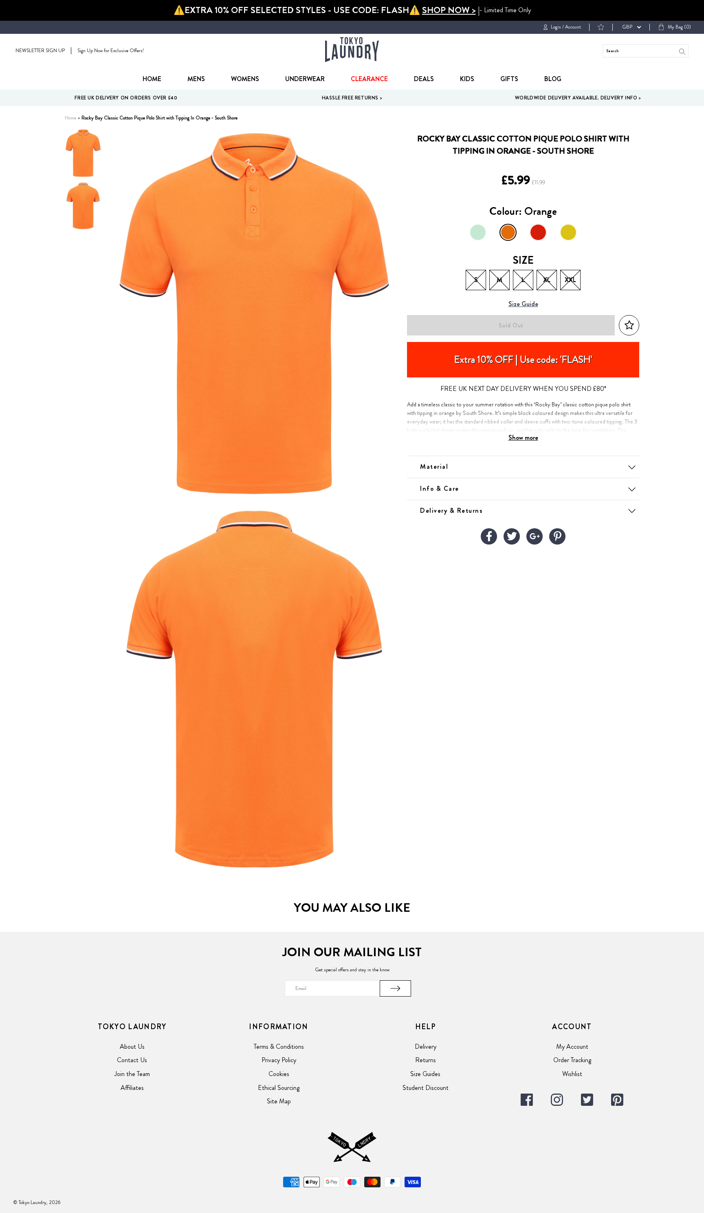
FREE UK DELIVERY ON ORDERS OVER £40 (126, 97)
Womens (245, 79)
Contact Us (132, 1060)
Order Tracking (572, 1060)
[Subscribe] (395, 988)
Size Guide (523, 304)
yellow (568, 232)
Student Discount (426, 1087)
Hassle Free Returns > (352, 97)
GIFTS (509, 79)
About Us (132, 1046)
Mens (196, 79)
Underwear (305, 79)
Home (152, 79)
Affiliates (132, 1087)
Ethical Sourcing (278, 1087)
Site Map (279, 1101)
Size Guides (425, 1073)
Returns (425, 1060)
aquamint (477, 232)
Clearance (369, 79)
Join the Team (132, 1073)
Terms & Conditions (279, 1046)
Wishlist (572, 1073)
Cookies (278, 1073)
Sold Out (511, 325)
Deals (424, 79)
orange (508, 232)
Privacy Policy (279, 1060)
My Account (572, 1046)
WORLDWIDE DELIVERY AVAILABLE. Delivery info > (578, 97)
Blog (552, 79)
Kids (467, 79)
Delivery (425, 1046)
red (538, 232)
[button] (629, 325)
